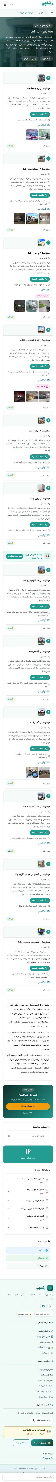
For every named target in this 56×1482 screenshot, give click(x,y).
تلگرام (41, 1250)
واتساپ (41, 1258)
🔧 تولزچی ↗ (47, 1458)
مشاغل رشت (41, 12)
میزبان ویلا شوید (46, 1397)
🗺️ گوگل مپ (43, 125)
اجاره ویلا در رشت (46, 1385)
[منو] (5, 4)
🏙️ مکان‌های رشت (45, 1336)
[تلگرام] (43, 1306)
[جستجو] (11, 4)
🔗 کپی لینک (42, 1265)
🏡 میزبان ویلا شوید (42, 1442)
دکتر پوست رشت (45, 1380)
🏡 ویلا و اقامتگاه (45, 1347)
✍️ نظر (10, 145)
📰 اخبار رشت (47, 1353)
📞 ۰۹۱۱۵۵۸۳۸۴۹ (28, 1113)
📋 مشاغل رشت (46, 1342)
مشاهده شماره (38, 114)
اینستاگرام (41, 295)
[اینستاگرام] (50, 1306)
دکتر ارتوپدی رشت (45, 1369)
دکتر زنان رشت (47, 1375)
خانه (51, 12)
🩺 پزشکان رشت (46, 1331)
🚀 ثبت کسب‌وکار (28, 1106)
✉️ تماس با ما (22, 1442)
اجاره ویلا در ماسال (45, 1391)
